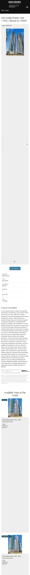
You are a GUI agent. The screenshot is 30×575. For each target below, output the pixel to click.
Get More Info (15, 268)
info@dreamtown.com (14, 5)
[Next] (26, 144)
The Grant (5, 10)
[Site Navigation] (27, 7)
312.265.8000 (12, 7)
